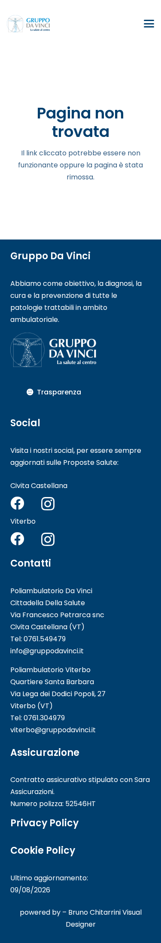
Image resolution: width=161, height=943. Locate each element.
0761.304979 (44, 718)
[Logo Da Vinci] (28, 23)
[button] (149, 23)
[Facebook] (17, 503)
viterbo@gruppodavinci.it (53, 730)
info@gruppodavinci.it (47, 651)
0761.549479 (45, 639)
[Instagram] (48, 503)
